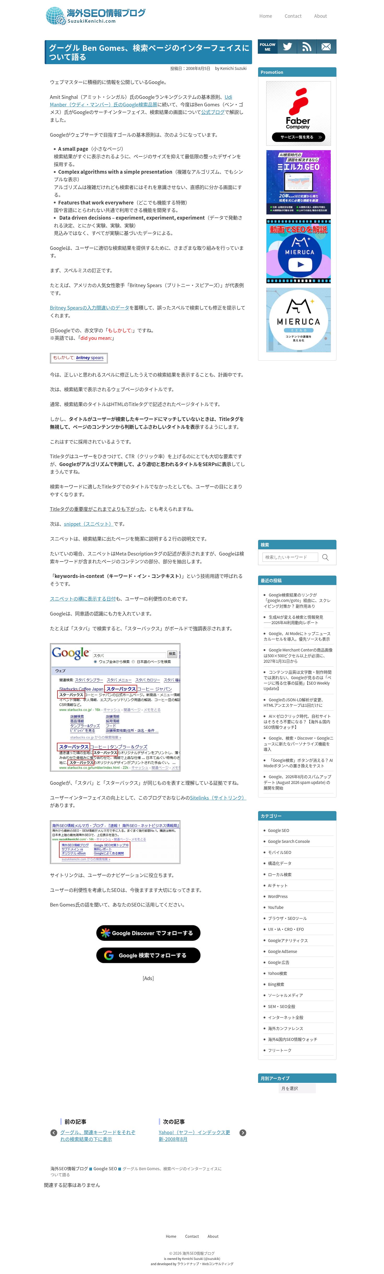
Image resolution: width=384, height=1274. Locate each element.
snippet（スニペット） (89, 523)
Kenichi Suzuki (192, 1258)
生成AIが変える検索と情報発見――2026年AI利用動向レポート (293, 619)
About (213, 1236)
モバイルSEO (279, 852)
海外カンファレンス (285, 1028)
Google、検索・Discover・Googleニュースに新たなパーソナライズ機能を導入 (299, 743)
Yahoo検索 (277, 973)
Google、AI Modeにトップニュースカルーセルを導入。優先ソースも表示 (297, 636)
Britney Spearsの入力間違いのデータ (89, 307)
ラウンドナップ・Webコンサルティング (205, 1263)
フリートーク (280, 1050)
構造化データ (280, 863)
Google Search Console (289, 841)
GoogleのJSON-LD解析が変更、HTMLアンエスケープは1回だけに (294, 702)
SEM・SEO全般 (281, 1006)
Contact (192, 1236)
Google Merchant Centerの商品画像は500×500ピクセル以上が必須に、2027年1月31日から (298, 655)
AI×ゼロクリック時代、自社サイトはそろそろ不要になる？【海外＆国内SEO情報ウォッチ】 (297, 721)
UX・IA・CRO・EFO (286, 929)
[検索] (325, 557)
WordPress (278, 896)
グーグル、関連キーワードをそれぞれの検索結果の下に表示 (98, 1135)
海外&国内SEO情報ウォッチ (292, 1039)
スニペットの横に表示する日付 (83, 598)
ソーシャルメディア (285, 995)
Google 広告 (278, 962)
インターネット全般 (285, 1017)
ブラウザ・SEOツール (287, 918)
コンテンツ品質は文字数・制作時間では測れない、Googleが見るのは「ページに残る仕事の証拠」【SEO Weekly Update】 (297, 680)
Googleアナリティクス (288, 940)
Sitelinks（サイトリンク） (218, 797)
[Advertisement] (148, 1041)
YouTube (275, 907)
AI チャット (278, 885)
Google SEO (105, 1168)
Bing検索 (276, 984)
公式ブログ (213, 111)
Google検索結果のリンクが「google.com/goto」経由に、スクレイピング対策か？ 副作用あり (297, 600)
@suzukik (212, 1258)
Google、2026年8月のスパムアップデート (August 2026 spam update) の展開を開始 (297, 782)
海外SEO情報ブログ (69, 1168)
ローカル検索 (280, 874)
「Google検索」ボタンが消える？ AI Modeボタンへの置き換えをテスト (298, 762)
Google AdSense (282, 951)
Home (171, 1236)
